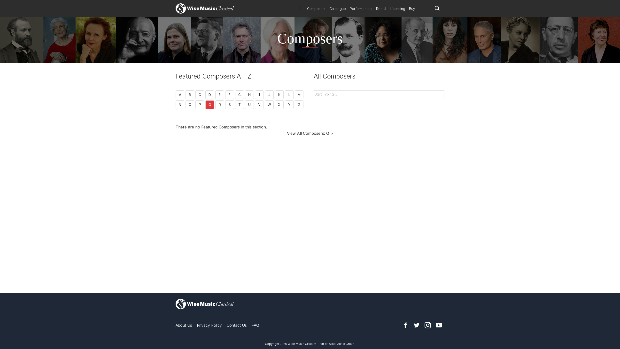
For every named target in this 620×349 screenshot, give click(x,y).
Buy (412, 9)
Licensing (397, 9)
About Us (184, 325)
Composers (316, 9)
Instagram (428, 325)
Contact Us (237, 325)
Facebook (405, 325)
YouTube (439, 325)
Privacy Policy (209, 325)
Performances (361, 9)
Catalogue (337, 9)
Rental (381, 9)
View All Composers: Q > (310, 133)
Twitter (416, 325)
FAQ (255, 325)
